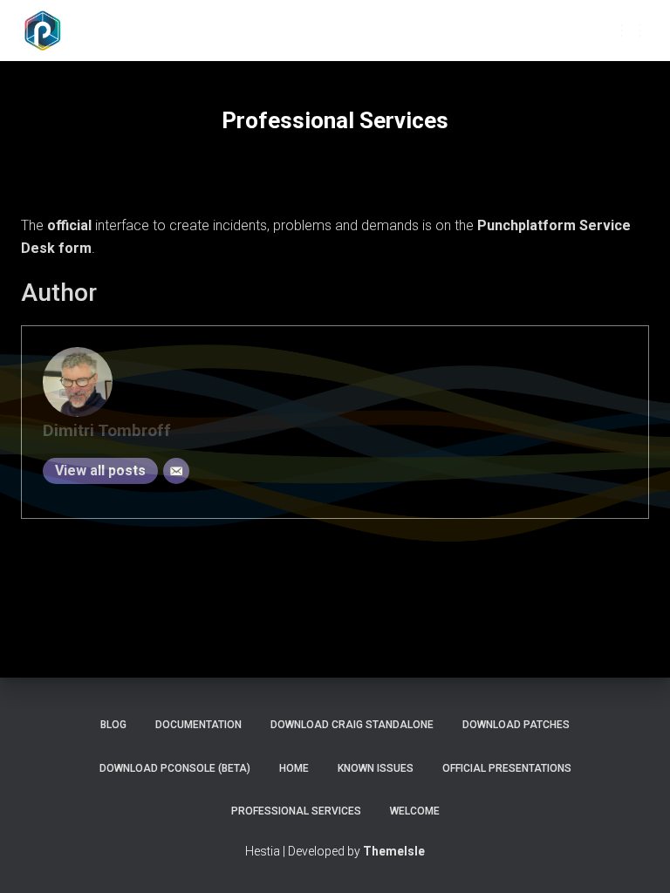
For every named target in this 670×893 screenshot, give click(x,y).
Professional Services (296, 811)
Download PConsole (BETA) (174, 768)
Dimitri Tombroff (107, 430)
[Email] (176, 471)
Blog (113, 725)
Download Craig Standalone (352, 725)
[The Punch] (49, 30)
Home (294, 768)
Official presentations (506, 768)
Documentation (198, 725)
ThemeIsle (394, 851)
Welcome (415, 811)
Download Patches (516, 725)
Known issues (376, 768)
